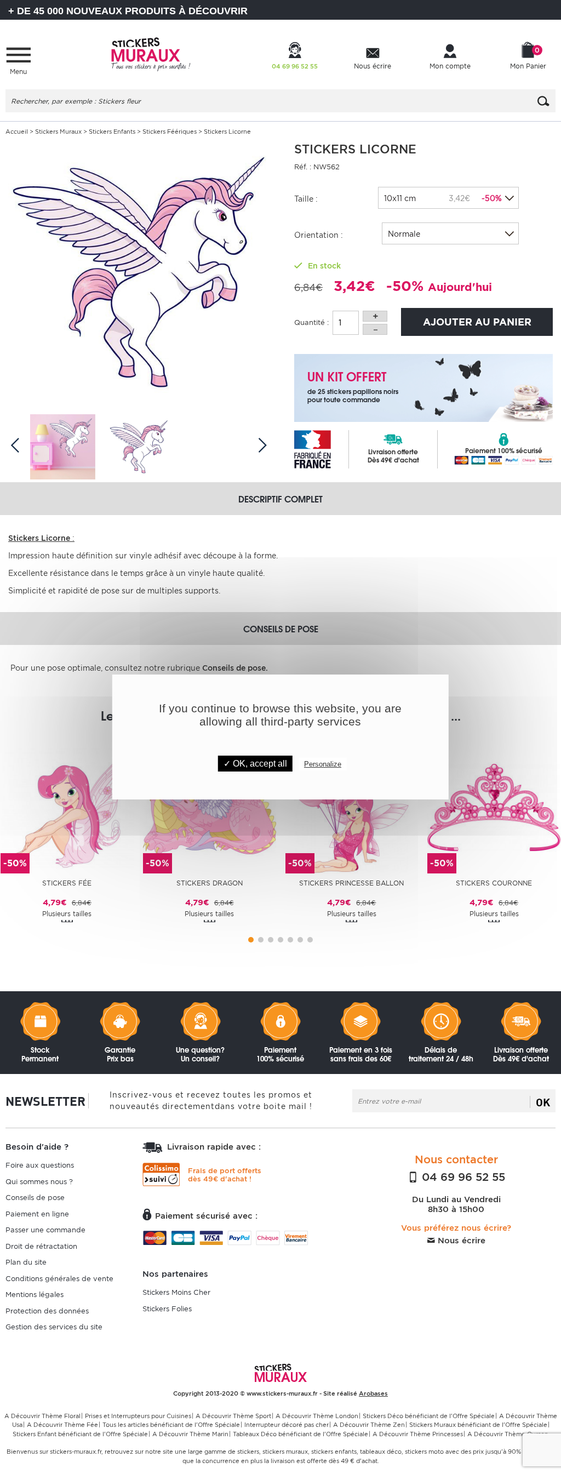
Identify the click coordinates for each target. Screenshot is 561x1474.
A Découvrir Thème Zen (369, 1425)
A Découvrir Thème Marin (190, 1434)
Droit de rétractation (41, 1246)
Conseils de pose (35, 1197)
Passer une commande (45, 1230)
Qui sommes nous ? (39, 1182)
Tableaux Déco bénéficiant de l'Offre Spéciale (300, 1434)
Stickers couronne (494, 883)
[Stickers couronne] (493, 806)
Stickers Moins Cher (176, 1292)
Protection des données (47, 1311)
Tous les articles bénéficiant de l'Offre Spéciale (171, 1425)
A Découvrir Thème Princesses (418, 1434)
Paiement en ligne (37, 1214)
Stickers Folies (167, 1309)
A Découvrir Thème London (317, 1416)
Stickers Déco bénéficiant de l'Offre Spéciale (429, 1416)
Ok (543, 1102)
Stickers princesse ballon (351, 883)
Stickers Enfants (112, 131)
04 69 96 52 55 (462, 1177)
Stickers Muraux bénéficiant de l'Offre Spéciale (478, 1425)
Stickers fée (66, 883)
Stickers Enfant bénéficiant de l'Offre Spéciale (80, 1434)
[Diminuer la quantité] (375, 329)
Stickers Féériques (169, 131)
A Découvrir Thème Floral (42, 1416)
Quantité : (311, 322)
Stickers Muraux (58, 131)
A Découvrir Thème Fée (62, 1425)
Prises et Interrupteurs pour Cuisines (138, 1416)
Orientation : (318, 235)
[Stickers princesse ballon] (352, 806)
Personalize (322, 764)
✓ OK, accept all (255, 763)
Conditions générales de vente (59, 1279)
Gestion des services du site (53, 1327)
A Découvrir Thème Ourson (507, 1434)
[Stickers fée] (67, 806)
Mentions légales (34, 1294)
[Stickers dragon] (209, 806)
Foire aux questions (39, 1165)
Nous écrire (460, 1241)
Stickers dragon (209, 883)
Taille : (306, 199)
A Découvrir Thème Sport (233, 1416)
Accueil (16, 131)
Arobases (373, 1393)
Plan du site (26, 1262)
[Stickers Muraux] (151, 52)
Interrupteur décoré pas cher (286, 1425)
